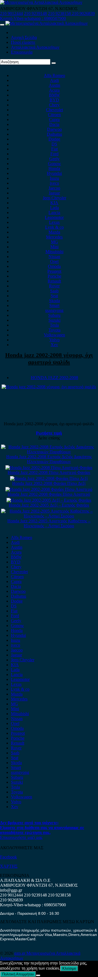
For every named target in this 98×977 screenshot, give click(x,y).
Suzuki (54, 320)
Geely (54, 158)
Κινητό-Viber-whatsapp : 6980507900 (33, 18)
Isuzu (54, 178)
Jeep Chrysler (54, 198)
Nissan (54, 256)
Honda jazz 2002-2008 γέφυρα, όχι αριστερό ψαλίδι (49, 358)
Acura (54, 90)
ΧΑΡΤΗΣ (8, 866)
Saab (54, 291)
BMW (54, 95)
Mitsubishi (54, 251)
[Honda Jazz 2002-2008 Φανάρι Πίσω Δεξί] (49, 478)
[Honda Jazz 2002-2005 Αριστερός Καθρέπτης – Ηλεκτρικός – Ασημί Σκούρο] (49, 516)
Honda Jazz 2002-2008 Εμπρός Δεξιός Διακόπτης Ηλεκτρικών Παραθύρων (49, 459)
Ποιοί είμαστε (23, 42)
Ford (54, 153)
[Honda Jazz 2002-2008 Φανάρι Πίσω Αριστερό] (48, 489)
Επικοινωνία (21, 52)
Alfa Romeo (54, 75)
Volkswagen (54, 335)
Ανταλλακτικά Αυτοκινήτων (35, 47)
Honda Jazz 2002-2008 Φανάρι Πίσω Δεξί (48, 483)
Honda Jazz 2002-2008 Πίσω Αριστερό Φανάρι (49, 472)
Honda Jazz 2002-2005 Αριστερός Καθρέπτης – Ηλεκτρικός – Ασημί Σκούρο (48, 523)
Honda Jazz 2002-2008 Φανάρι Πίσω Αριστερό (49, 494)
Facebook (8, 857)
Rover (54, 286)
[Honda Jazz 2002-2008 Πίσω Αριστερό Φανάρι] (48, 467)
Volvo (54, 339)
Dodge (54, 139)
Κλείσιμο (69, 968)
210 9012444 (11, 13)
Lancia (54, 212)
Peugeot (54, 271)
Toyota (54, 330)
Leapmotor (54, 217)
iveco (54, 183)
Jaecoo (54, 188)
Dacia (54, 124)
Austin (54, 85)
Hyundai (54, 173)
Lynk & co (54, 227)
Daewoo (54, 129)
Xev (54, 344)
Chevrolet (54, 109)
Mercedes (54, 237)
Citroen (54, 114)
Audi (54, 80)
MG (54, 242)
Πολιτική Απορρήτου (18, 974)
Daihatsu (54, 134)
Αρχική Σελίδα (24, 37)
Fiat (54, 149)
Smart (54, 305)
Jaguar (54, 193)
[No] (38, 975)
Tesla (54, 325)
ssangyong (54, 310)
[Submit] (53, 63)
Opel (54, 261)
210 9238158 (60, 13)
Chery (54, 105)
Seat (54, 295)
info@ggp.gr (11, 890)
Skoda (54, 300)
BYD (54, 100)
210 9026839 (83, 13)
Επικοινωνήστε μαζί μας (21, 837)
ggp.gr (20, 953)
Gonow (54, 163)
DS (54, 144)
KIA (54, 202)
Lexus (54, 222)
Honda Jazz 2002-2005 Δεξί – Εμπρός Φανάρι (49, 505)
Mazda (54, 232)
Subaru (54, 315)
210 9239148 (35, 13)
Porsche (54, 276)
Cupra (54, 119)
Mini (54, 246)
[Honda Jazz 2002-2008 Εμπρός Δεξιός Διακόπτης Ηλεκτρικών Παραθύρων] (49, 451)
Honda (54, 168)
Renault (54, 281)
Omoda (54, 266)
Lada (54, 207)
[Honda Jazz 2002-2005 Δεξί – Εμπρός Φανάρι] (49, 500)
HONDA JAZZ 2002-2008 (54, 377)
